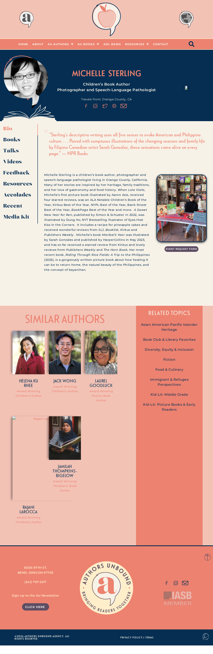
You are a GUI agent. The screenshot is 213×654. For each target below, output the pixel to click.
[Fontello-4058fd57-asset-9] (95, 106)
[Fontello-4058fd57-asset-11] (166, 583)
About (37, 44)
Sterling (124, 73)
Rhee (28, 385)
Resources (134, 44)
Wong (69, 380)
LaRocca (28, 511)
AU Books (86, 44)
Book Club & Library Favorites (169, 340)
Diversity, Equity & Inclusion (169, 350)
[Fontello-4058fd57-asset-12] (105, 106)
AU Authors (58, 44)
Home (23, 44)
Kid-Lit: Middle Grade (169, 395)
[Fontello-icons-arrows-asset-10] (124, 106)
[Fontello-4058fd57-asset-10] (185, 583)
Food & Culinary (169, 370)
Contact (160, 44)
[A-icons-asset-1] (114, 106)
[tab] (19, 129)
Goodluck (101, 385)
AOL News (112, 44)
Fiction (169, 360)
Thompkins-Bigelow (65, 473)
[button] (192, 44)
